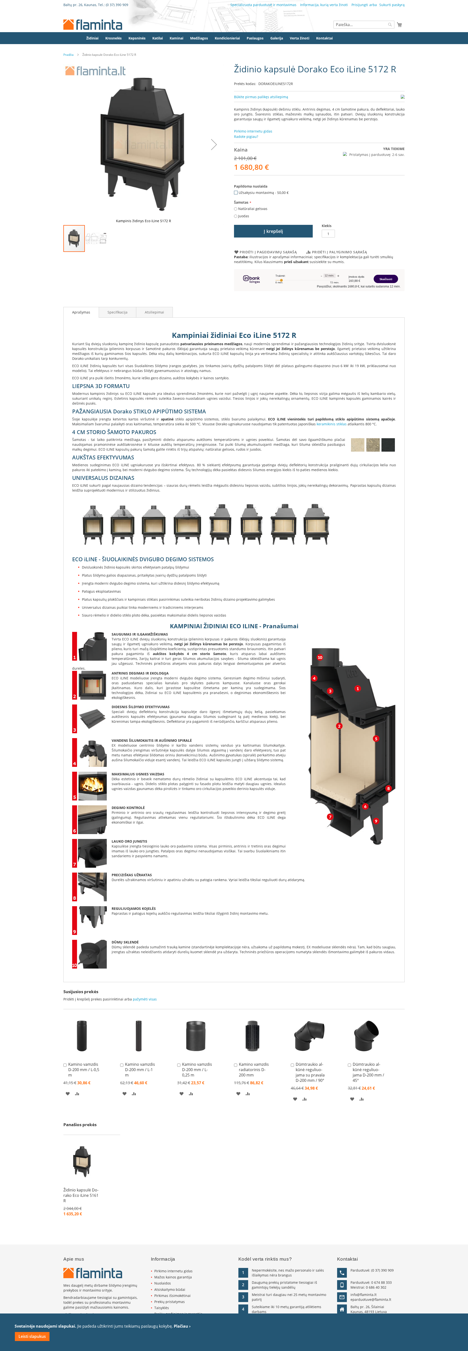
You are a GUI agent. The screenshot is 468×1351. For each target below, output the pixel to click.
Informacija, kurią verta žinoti (324, 4)
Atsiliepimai (154, 312)
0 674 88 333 (381, 1282)
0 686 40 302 (376, 1287)
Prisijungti (359, 4)
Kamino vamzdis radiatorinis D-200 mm (254, 1070)
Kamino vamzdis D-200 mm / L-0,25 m (197, 1070)
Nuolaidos (162, 1283)
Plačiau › (182, 1326)
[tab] (81, 312)
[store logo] (92, 24)
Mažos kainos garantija (173, 1277)
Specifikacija (117, 312)
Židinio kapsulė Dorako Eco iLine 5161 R (80, 1195)
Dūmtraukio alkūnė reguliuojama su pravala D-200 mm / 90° (310, 1072)
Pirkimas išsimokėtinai (172, 1295)
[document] (234, 1332)
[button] (214, 144)
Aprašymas (81, 312)
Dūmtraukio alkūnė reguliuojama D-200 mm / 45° (368, 1072)
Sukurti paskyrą (392, 4)
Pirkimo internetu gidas (173, 1271)
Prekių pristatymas (169, 1301)
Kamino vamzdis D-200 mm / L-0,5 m (83, 1070)
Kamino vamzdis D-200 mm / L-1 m (140, 1070)
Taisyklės (161, 1307)
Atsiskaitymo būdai (169, 1289)
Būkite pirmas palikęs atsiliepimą (261, 97)
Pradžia (68, 55)
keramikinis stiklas (332, 424)
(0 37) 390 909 (117, 4)
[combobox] (363, 25)
